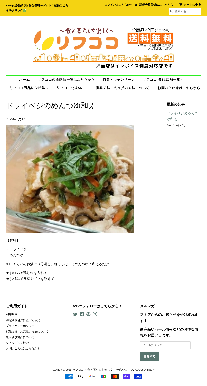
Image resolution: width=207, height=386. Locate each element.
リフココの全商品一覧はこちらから (66, 79)
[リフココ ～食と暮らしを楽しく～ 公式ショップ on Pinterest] (88, 315)
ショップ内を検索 (17, 343)
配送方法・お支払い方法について (123, 88)
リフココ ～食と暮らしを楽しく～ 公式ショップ (103, 369)
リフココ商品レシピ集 (28, 88)
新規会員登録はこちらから (156, 5)
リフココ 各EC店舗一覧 (162, 79)
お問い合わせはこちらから (179, 88)
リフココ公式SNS (71, 88)
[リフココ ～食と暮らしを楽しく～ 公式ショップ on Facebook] (81, 315)
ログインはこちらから (119, 5)
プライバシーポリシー (20, 326)
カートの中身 (192, 5)
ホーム (24, 79)
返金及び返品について (20, 337)
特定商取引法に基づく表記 (23, 320)
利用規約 (11, 314)
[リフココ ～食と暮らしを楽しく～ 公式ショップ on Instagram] (95, 315)
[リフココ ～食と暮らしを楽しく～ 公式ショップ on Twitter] (75, 315)
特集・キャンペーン (119, 79)
